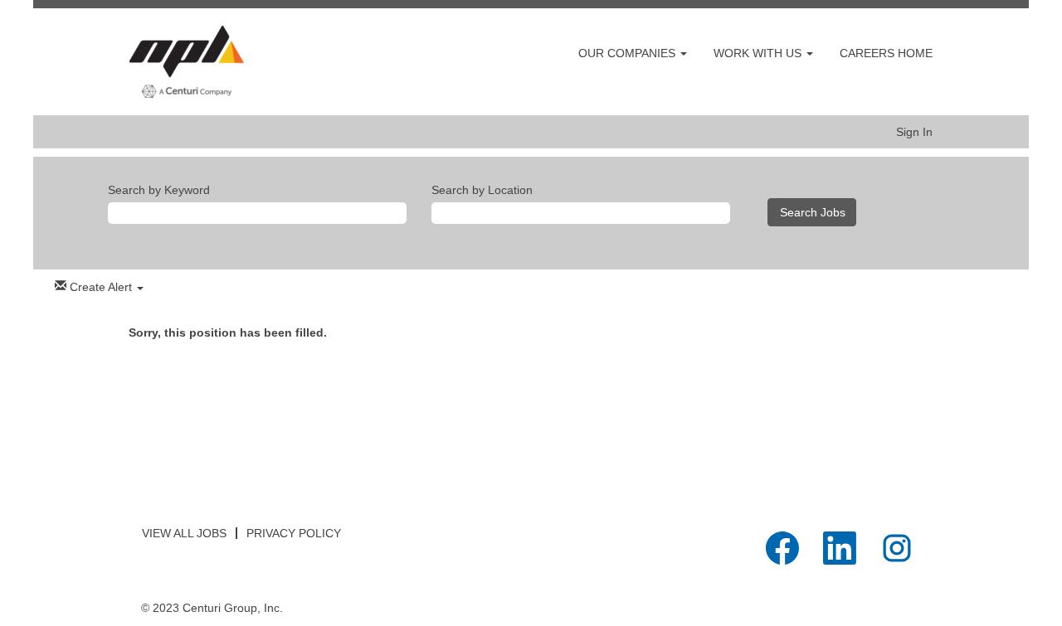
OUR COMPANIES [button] (628, 53)
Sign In (914, 131)
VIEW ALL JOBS (184, 533)
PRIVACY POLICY (293, 533)
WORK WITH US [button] (759, 53)
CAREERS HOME (886, 53)
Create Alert (100, 287)
